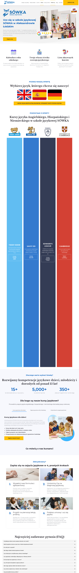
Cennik (38, 2)
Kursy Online (47, 2)
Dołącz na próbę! (25, 2)
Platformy (53, 2)
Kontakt (60, 2)
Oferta (41, 2)
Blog (57, 2)
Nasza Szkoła (32, 2)
